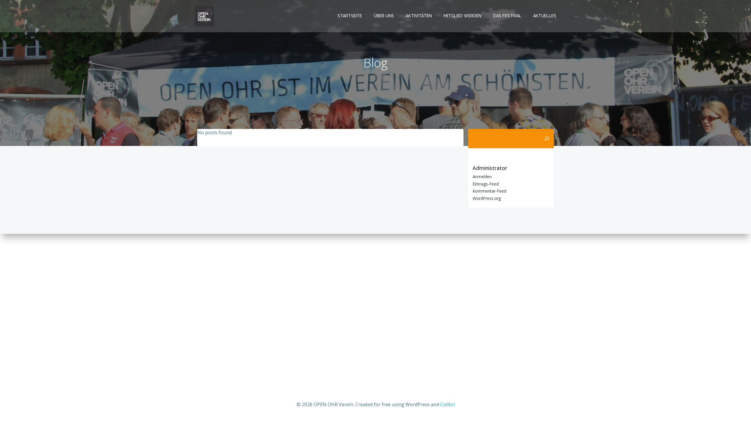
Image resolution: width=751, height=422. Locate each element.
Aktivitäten (419, 15)
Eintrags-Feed (486, 184)
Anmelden (482, 176)
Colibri (447, 404)
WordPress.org (487, 198)
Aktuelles (544, 15)
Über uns (384, 15)
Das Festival (507, 15)
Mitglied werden (462, 15)
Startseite (349, 15)
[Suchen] (547, 138)
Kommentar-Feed (489, 191)
